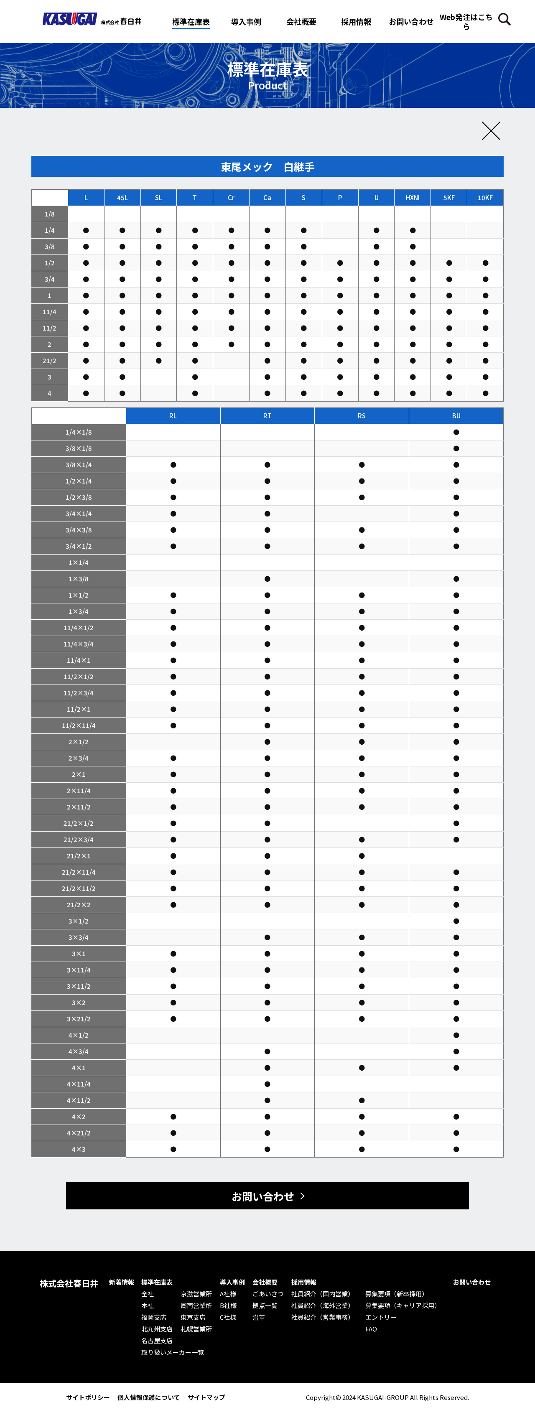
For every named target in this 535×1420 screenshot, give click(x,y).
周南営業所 (196, 1305)
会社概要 (265, 1282)
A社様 (228, 1294)
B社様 (228, 1305)
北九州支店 (157, 1329)
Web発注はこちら (466, 21)
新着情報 (121, 1282)
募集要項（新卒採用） (396, 1294)
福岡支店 (153, 1317)
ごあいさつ (268, 1294)
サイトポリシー (88, 1397)
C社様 (228, 1317)
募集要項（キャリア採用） (403, 1305)
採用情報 (356, 21)
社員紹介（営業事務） (322, 1317)
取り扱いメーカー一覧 (172, 1352)
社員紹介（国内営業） (322, 1294)
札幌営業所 (196, 1329)
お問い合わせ (411, 21)
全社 (147, 1294)
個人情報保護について (148, 1397)
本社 (147, 1305)
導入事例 (232, 1282)
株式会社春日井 (69, 1283)
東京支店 (193, 1317)
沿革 (258, 1317)
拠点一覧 (265, 1305)
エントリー (381, 1317)
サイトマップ (206, 1397)
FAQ (371, 1329)
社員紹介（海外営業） (322, 1305)
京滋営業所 (196, 1294)
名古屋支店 (157, 1340)
